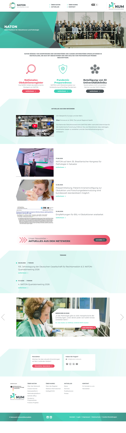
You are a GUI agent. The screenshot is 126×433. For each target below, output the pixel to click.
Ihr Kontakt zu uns (88, 386)
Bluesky (67, 364)
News (66, 386)
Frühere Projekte (32, 402)
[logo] (19, 5)
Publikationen (68, 391)
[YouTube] (51, 417)
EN (96, 4)
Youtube (76, 364)
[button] (3, 317)
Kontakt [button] (71, 7)
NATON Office (32, 396)
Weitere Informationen (53, 388)
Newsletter (86, 388)
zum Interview (87, 327)
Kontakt (72, 417)
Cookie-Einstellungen (109, 417)
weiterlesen (30, 91)
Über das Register (52, 386)
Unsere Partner (32, 388)
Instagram (70, 364)
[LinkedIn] (48, 417)
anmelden (99, 240)
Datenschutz (96, 417)
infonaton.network (74, 359)
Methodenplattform (33, 393)
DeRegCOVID (50, 391)
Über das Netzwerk (33, 386)
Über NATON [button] (55, 4)
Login (79, 417)
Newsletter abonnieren (42, 366)
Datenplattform (32, 391)
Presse (66, 393)
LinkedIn (73, 364)
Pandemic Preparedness (32, 399)
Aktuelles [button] (55, 7)
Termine (66, 388)
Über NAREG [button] (73, 4)
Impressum (86, 417)
